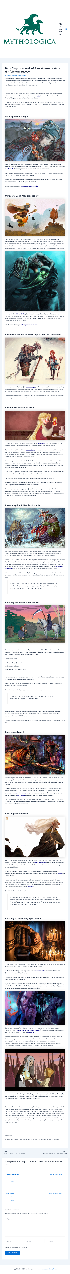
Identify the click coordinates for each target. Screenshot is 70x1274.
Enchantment (39, 971)
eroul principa (30, 387)
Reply (12, 1181)
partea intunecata (40, 863)
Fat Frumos (21, 795)
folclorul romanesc (20, 793)
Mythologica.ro (60, 29)
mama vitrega (30, 450)
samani (60, 873)
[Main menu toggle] (66, 29)
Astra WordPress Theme (50, 1269)
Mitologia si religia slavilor (29, 325)
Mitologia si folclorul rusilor (29, 186)
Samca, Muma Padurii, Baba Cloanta (28, 1030)
